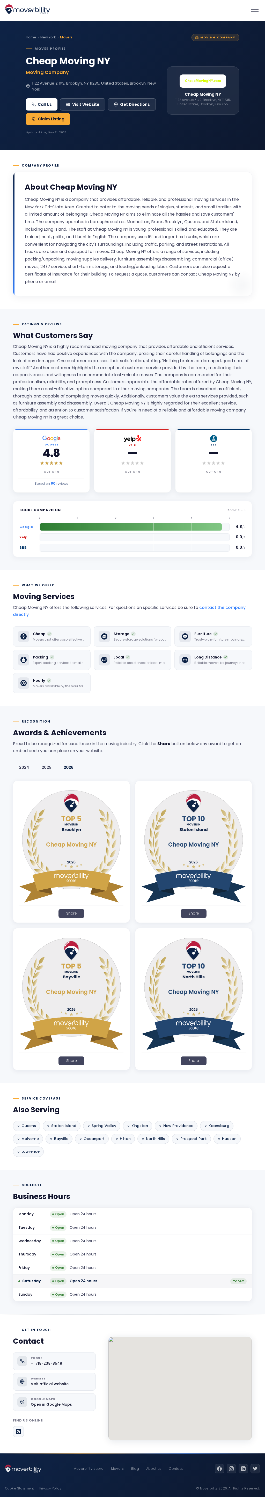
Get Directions (135, 104)
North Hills (155, 1138)
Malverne (30, 1138)
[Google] (18, 1431)
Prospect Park (193, 1138)
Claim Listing (51, 119)
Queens (28, 1125)
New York (48, 37)
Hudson (229, 1138)
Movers (117, 1468)
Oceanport (94, 1138)
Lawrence (30, 1151)
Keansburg (219, 1125)
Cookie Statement (19, 1488)
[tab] (24, 767)
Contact (176, 1468)
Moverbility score (88, 1468)
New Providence (178, 1125)
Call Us (45, 104)
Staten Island (63, 1125)
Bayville (61, 1138)
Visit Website (85, 104)
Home (31, 37)
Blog (135, 1468)
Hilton (125, 1138)
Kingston (139, 1125)
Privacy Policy (50, 1488)
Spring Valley (104, 1125)
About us (153, 1468)
